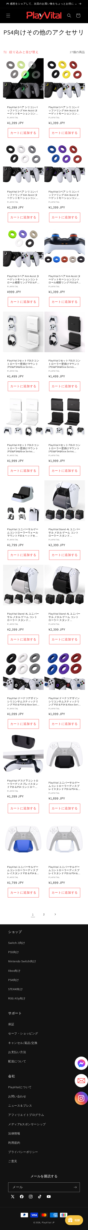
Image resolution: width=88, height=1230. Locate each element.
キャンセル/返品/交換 (22, 1043)
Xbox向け (14, 971)
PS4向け (13, 980)
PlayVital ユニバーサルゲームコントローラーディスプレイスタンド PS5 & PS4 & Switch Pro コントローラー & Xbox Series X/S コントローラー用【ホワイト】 (64, 870)
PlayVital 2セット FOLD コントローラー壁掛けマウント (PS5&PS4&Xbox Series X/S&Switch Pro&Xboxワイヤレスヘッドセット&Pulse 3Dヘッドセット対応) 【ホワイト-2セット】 (23, 364)
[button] (8, 15)
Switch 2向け (16, 943)
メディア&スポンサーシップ (27, 1124)
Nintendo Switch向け (22, 961)
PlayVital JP (48, 1222)
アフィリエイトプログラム (26, 1115)
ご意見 (12, 1161)
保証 (11, 1024)
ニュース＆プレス (20, 1105)
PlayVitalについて (20, 1087)
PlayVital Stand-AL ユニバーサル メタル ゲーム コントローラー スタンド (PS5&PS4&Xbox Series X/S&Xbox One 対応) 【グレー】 (64, 532)
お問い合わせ (17, 1096)
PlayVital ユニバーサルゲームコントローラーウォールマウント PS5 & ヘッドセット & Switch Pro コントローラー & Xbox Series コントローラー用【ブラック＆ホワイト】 (23, 532)
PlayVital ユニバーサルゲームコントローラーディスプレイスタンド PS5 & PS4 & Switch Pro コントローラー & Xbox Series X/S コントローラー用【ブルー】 (22, 870)
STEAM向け (15, 989)
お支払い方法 (17, 1052)
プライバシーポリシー (23, 1152)
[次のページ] (55, 914)
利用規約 (14, 1143)
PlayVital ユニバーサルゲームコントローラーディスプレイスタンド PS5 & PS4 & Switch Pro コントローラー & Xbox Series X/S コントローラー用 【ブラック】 (64, 786)
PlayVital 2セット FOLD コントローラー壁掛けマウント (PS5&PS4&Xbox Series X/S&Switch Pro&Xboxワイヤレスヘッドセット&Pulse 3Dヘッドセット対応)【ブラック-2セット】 (64, 364)
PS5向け (13, 952)
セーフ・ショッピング (23, 1033)
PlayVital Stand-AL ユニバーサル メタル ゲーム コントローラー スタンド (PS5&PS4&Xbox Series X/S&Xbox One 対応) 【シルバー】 (23, 617)
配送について (17, 1061)
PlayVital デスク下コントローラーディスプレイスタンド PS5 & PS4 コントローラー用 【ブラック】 (22, 784)
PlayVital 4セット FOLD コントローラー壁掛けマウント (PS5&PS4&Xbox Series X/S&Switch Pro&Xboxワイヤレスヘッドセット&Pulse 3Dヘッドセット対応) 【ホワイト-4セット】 (23, 448)
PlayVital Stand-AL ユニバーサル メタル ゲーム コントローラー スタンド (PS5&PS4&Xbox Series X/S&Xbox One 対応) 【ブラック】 (64, 617)
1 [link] (33, 914)
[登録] (75, 1187)
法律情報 (14, 1133)
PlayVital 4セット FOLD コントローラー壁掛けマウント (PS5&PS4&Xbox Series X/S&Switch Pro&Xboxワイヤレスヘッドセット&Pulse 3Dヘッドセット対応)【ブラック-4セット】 (64, 448)
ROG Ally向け (17, 998)
